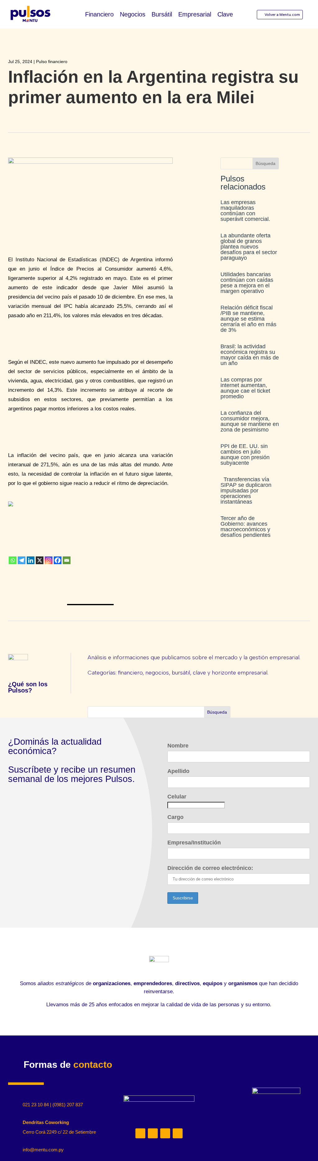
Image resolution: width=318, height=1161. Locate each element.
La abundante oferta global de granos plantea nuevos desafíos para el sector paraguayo (248, 246)
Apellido (178, 771)
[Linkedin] (30, 560)
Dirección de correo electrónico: (210, 868)
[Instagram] (48, 560)
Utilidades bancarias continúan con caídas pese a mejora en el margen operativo (246, 282)
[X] (39, 560)
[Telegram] (21, 560)
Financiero (99, 15)
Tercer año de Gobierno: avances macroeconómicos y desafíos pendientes (245, 526)
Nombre (178, 746)
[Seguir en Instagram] (153, 1133)
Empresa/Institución (194, 842)
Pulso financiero (51, 61)
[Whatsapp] (12, 560)
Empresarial (194, 15)
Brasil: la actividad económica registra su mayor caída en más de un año (249, 354)
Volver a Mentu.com (282, 14)
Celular (176, 796)
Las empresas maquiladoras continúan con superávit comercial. (245, 210)
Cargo (175, 817)
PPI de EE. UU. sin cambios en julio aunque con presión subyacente (245, 454)
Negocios (132, 15)
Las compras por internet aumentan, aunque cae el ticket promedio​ (245, 388)
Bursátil (162, 15)
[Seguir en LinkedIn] (140, 1133)
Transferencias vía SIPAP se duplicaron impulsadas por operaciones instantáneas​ (245, 490)
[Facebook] (57, 560)
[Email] (66, 560)
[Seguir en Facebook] (178, 1133)
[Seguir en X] (165, 1133)
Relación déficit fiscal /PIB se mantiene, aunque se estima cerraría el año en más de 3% (248, 318)
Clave (225, 15)
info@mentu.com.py (43, 1149)
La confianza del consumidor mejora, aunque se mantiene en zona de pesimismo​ (249, 421)
